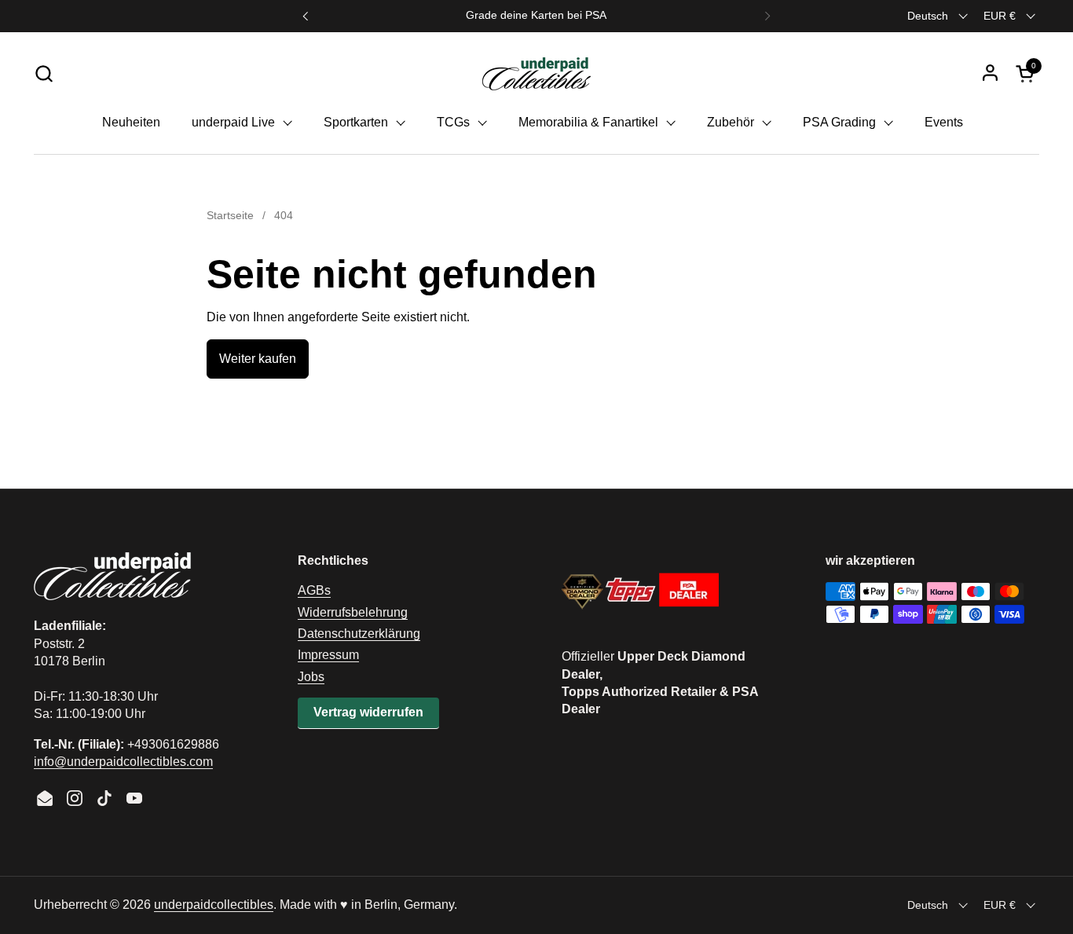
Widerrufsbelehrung (353, 612)
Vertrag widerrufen (368, 712)
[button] (43, 73)
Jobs (311, 676)
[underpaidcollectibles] (536, 73)
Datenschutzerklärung (359, 633)
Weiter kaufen (257, 358)
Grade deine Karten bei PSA (536, 15)
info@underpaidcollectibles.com (123, 761)
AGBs (314, 590)
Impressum (328, 654)
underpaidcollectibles (213, 904)
